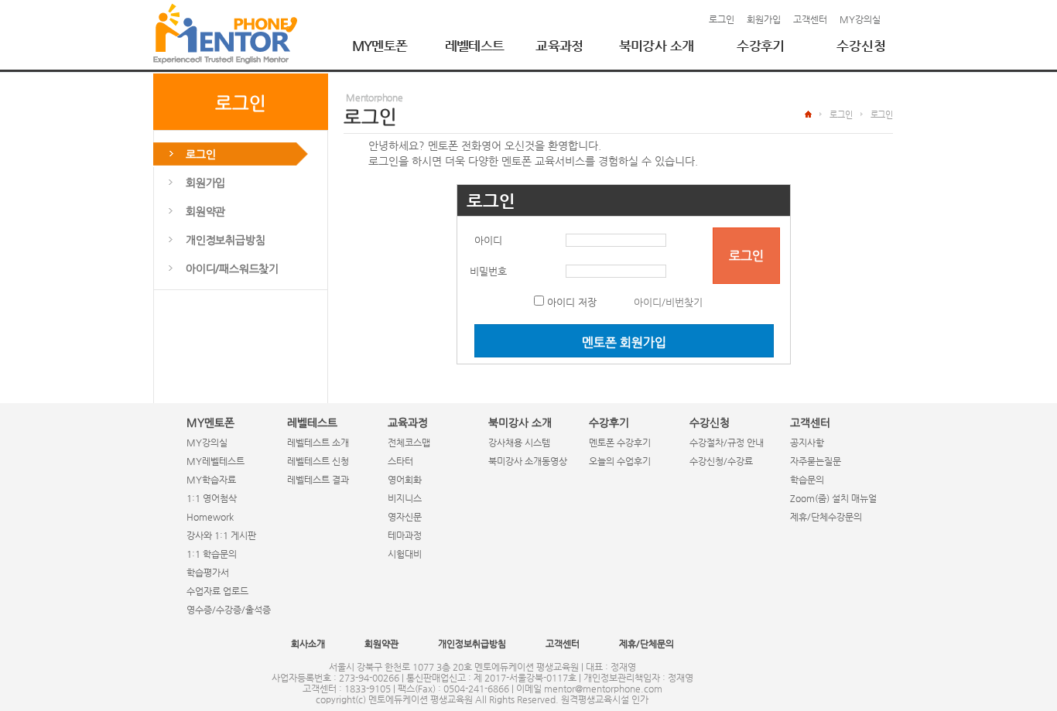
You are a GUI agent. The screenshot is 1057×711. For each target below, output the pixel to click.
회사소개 (308, 643)
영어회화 (405, 479)
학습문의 (807, 479)
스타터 (400, 461)
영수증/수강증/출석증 (228, 609)
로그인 (721, 19)
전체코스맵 (409, 442)
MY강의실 (860, 19)
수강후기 (761, 45)
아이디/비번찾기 (668, 302)
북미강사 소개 (656, 45)
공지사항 (807, 442)
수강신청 (861, 45)
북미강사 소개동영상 (527, 461)
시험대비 (405, 554)
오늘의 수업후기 (620, 461)
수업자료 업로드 (217, 591)
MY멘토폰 (380, 45)
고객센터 (810, 19)
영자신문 (405, 516)
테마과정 (405, 535)
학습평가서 (207, 572)
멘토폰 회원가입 (624, 342)
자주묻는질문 (815, 461)
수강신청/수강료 (721, 461)
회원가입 (764, 19)
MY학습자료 (211, 479)
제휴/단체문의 (646, 643)
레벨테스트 (475, 45)
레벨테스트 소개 (318, 442)
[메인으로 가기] (225, 33)
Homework (210, 516)
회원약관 (381, 643)
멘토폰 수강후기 (620, 442)
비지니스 (405, 498)
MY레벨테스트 (215, 461)
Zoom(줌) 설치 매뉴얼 (833, 498)
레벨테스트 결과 (318, 479)
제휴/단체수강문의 (826, 516)
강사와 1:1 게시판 (221, 535)
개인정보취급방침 (472, 643)
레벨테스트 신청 (318, 461)
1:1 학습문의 (211, 554)
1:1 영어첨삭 (211, 498)
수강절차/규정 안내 (726, 442)
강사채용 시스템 (519, 442)
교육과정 (559, 45)
